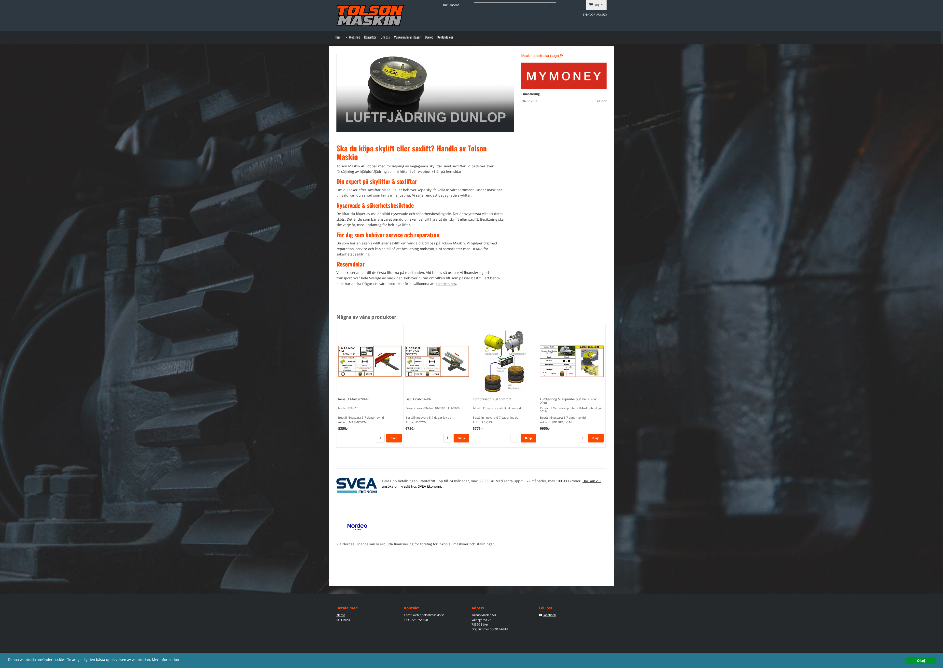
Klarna (340, 615)
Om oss (385, 37)
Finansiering (530, 94)
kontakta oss (446, 283)
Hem (338, 37)
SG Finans (343, 620)
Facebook (549, 615)
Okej (921, 660)
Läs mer (601, 101)
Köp (394, 438)
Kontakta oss (445, 37)
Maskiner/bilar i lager (407, 37)
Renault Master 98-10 (353, 399)
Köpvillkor (370, 37)
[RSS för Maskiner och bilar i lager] (562, 56)
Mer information (165, 659)
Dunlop (429, 37)
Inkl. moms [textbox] (451, 5)
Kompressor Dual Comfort (492, 399)
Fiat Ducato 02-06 (418, 399)
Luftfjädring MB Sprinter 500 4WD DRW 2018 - (568, 401)
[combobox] (453, 5)
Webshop (354, 37)
